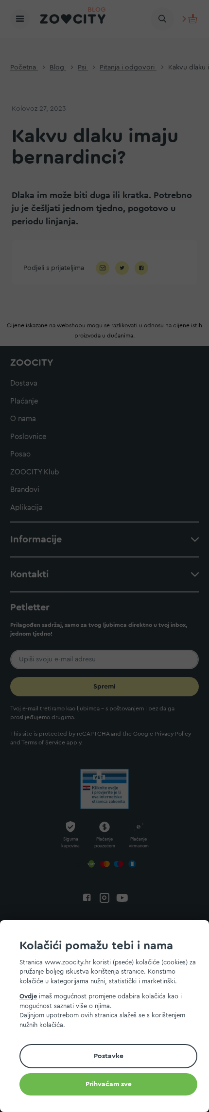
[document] (108, 1017)
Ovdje (28, 996)
